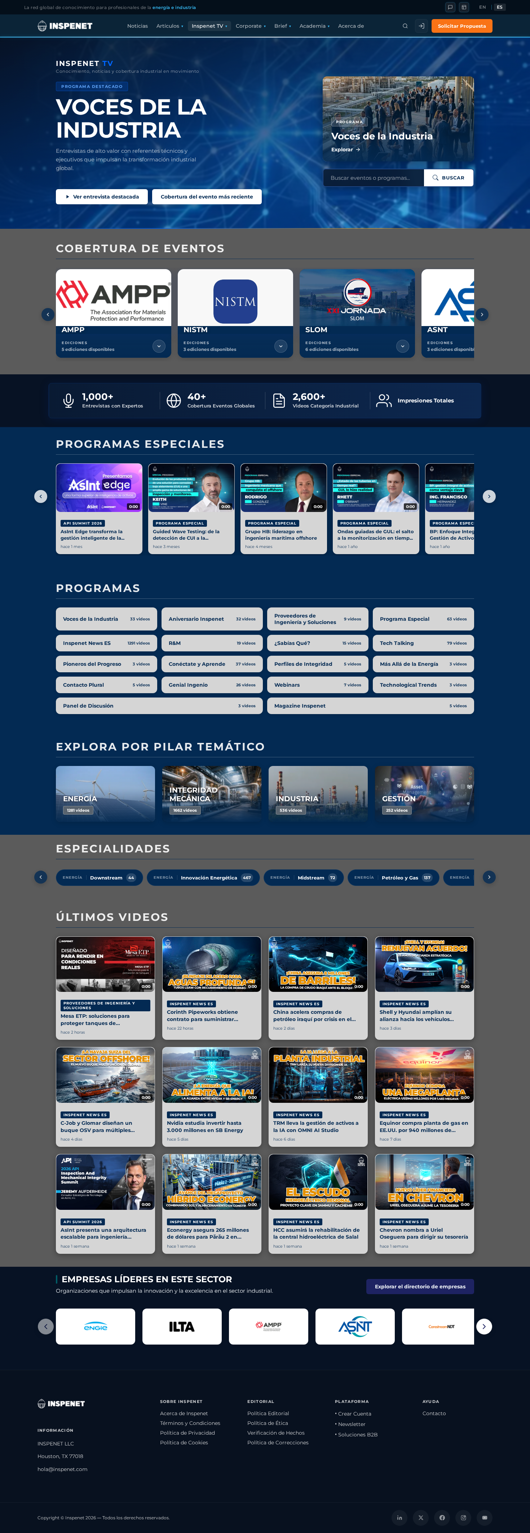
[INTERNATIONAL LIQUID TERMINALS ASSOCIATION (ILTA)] (182, 1327)
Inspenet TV (207, 26)
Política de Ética (267, 1423)
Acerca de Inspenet (184, 1413)
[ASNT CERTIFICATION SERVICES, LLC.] (355, 1327)
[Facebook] (442, 1518)
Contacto (434, 1413)
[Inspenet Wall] (464, 7)
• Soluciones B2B (356, 1435)
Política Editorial (268, 1413)
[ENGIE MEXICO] (95, 1327)
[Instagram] (463, 1518)
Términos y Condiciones (190, 1423)
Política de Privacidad (187, 1433)
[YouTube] (485, 1518)
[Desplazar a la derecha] (482, 314)
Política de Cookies (184, 1442)
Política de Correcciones (278, 1442)
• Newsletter (350, 1424)
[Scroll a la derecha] (484, 1326)
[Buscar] (405, 26)
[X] (421, 1518)
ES (500, 7)
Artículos (167, 26)
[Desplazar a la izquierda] (47, 314)
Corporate (249, 26)
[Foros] (450, 7)
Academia (313, 26)
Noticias (137, 26)
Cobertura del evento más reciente (207, 196)
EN (482, 7)
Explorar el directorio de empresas (420, 1286)
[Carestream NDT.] (441, 1327)
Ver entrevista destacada (106, 196)
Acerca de (351, 26)
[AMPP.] (268, 1327)
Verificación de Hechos (276, 1433)
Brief (280, 26)
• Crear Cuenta (353, 1414)
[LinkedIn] (399, 1518)
